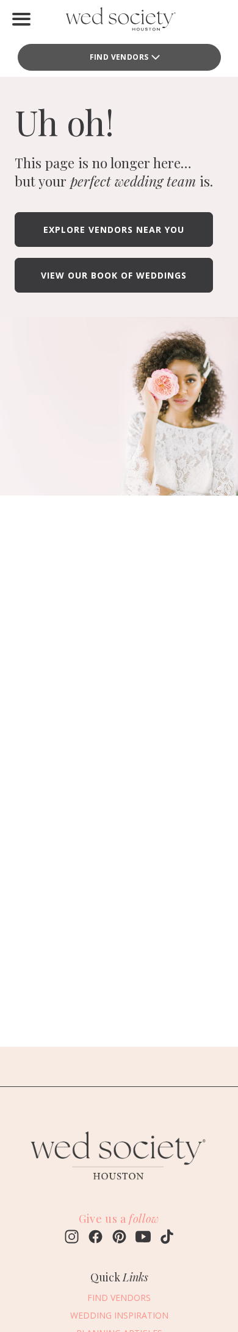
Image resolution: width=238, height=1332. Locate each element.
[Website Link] (119, 1186)
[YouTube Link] (143, 1238)
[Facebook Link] (95, 1238)
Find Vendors (119, 57)
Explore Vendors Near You (113, 229)
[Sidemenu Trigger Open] (21, 19)
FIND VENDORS (119, 1297)
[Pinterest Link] (119, 1238)
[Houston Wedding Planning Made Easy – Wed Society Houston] (119, 21)
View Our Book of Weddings (114, 275)
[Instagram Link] (72, 1238)
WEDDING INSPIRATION (119, 1315)
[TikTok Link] (167, 1238)
